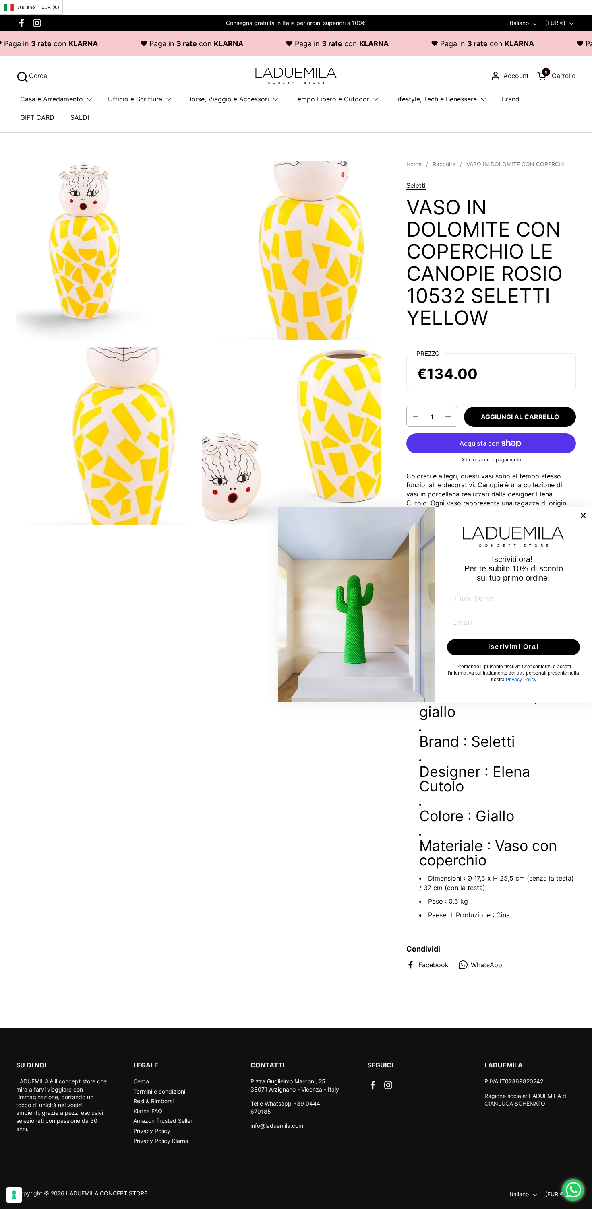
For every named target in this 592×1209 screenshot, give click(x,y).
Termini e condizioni (159, 1091)
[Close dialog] (583, 515)
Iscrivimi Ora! (513, 646)
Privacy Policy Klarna (160, 1140)
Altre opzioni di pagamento (491, 460)
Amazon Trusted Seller (163, 1120)
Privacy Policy (151, 1130)
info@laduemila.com (276, 1125)
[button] (31, 76)
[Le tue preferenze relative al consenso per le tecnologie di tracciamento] (14, 1195)
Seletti (416, 185)
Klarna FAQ (147, 1111)
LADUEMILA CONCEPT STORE (106, 1193)
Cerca (141, 1081)
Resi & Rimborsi (153, 1101)
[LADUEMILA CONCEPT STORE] (295, 76)
